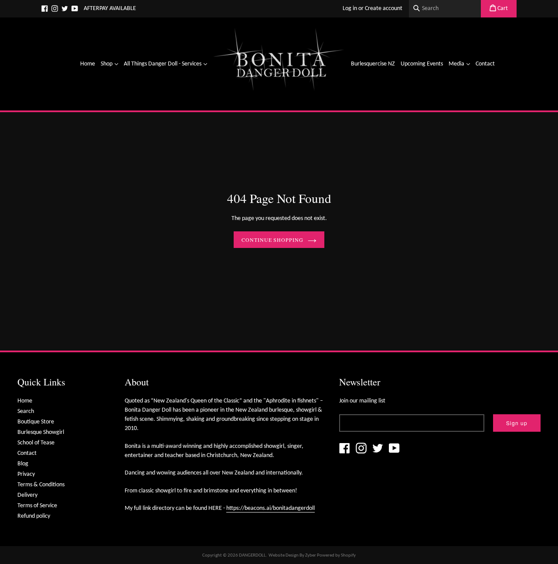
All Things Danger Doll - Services (166, 63)
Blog (22, 464)
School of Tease (35, 443)
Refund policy (33, 516)
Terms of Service (37, 505)
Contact (485, 64)
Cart (502, 8)
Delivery (27, 495)
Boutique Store (35, 422)
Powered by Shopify (336, 555)
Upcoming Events (422, 64)
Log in (350, 8)
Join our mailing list (362, 401)
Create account (383, 8)
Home (87, 64)
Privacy (26, 474)
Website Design (284, 555)
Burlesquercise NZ (373, 64)
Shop (110, 63)
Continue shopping (272, 239)
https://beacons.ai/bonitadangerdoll (270, 508)
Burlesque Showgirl (40, 432)
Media (460, 63)
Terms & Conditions (41, 484)
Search (25, 411)
